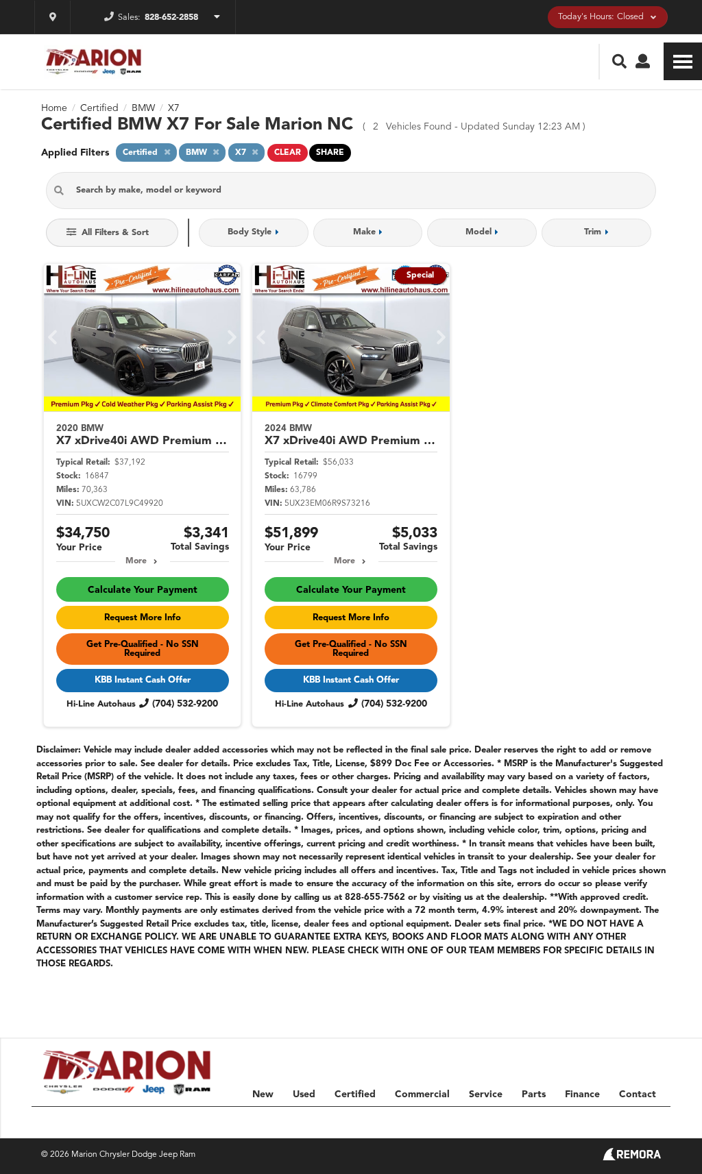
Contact (637, 1094)
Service (486, 1094)
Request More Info (142, 617)
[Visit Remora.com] (632, 1157)
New (263, 1094)
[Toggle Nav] (683, 61)
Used (304, 1094)
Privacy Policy (570, 1122)
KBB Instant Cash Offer (143, 680)
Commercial (422, 1094)
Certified (355, 1094)
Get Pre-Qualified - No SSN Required (142, 649)
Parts (534, 1094)
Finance (582, 1094)
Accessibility (638, 1122)
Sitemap (509, 1122)
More (136, 561)
